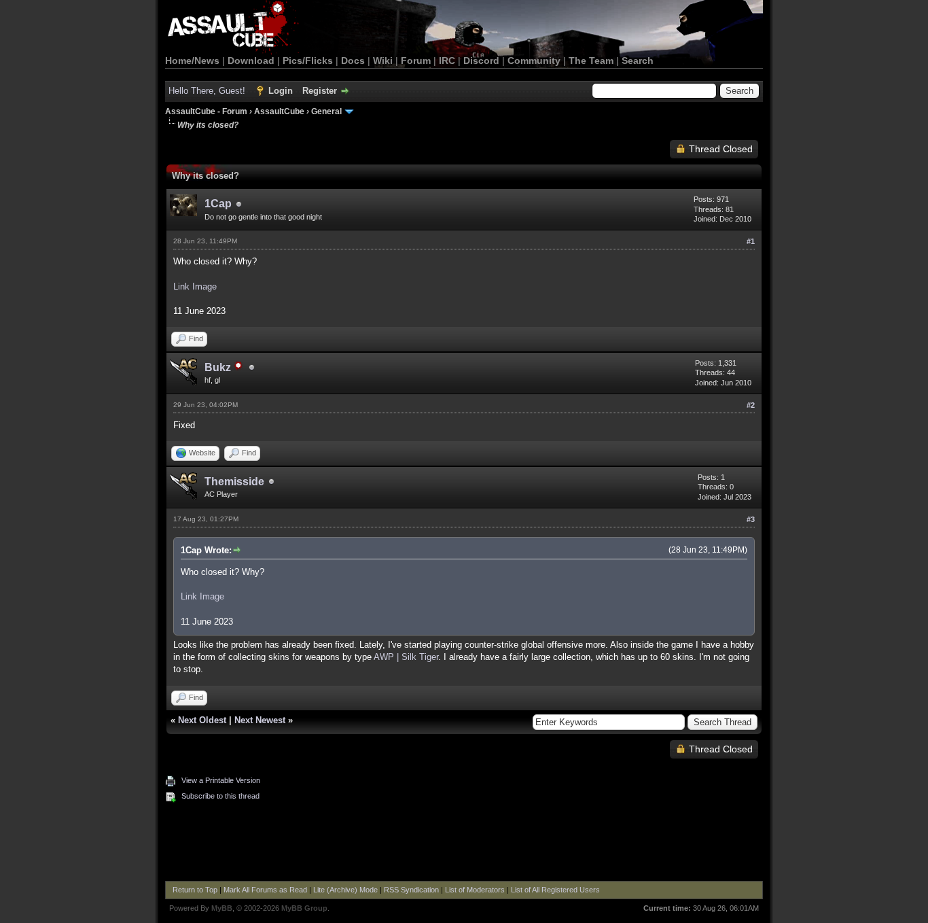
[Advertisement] (464, 843)
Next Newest (259, 720)
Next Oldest (202, 720)
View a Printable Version (220, 780)
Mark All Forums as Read (265, 890)
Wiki (383, 60)
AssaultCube (279, 111)
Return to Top (195, 890)
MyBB (221, 908)
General (326, 111)
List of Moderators (475, 890)
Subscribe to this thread (220, 796)
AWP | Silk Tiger (406, 657)
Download (251, 60)
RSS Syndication (411, 890)
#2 (751, 405)
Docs (353, 60)
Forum (416, 60)
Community (533, 60)
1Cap (218, 203)
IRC (447, 60)
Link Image (195, 286)
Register (319, 91)
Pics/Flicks (308, 60)
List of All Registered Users (555, 890)
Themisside (234, 481)
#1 (751, 241)
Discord (481, 60)
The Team (591, 60)
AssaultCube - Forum (206, 111)
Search (638, 60)
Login (280, 91)
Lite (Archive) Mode (345, 890)
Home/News (192, 60)
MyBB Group (304, 908)
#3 (751, 519)
